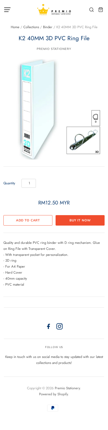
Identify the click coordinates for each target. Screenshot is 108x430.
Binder (47, 27)
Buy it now (80, 220)
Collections (31, 27)
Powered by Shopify (53, 394)
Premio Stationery (54, 49)
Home (15, 27)
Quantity (9, 183)
